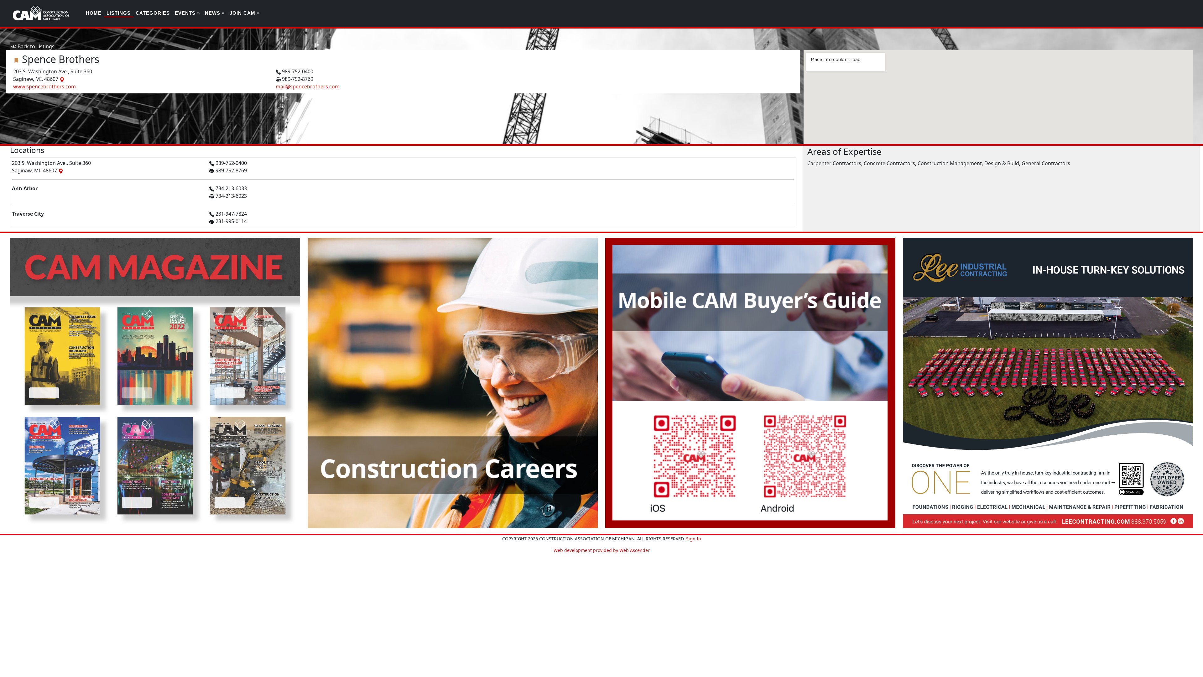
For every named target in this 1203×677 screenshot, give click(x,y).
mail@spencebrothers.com (308, 86)
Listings (119, 13)
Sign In (693, 539)
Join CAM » (245, 13)
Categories (153, 13)
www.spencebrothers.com (44, 86)
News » (215, 13)
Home (94, 13)
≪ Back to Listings (33, 46)
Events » (187, 13)
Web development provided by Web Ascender (602, 550)
